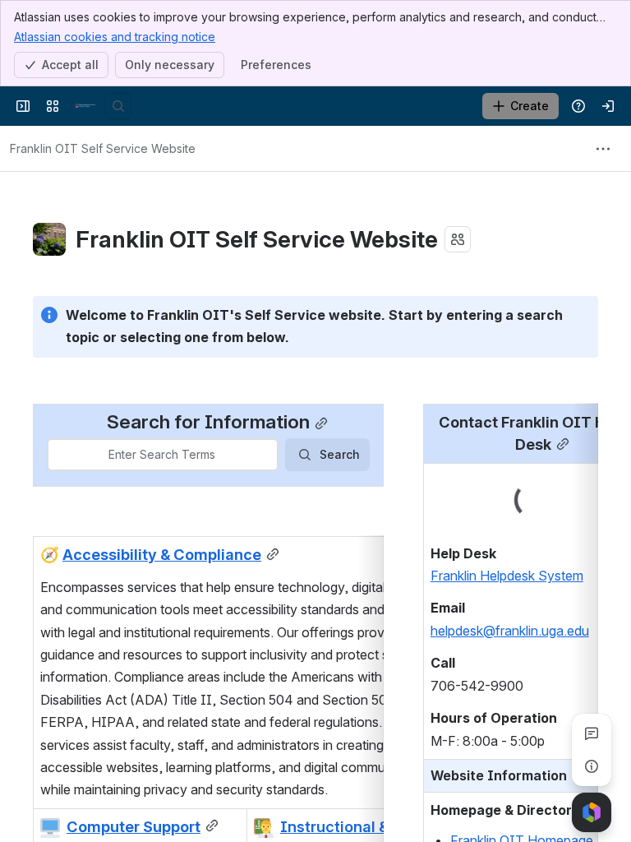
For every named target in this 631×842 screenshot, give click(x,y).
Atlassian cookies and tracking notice (114, 37)
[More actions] (603, 149)
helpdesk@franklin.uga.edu (510, 630)
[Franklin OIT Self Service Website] (85, 106)
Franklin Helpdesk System (507, 575)
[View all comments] (591, 733)
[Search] (118, 106)
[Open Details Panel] (591, 766)
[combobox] (58, 454)
